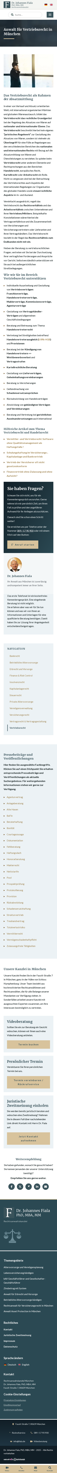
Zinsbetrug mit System (15, 1288)
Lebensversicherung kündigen (19, 1272)
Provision (12, 896)
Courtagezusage (15, 834)
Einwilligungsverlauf (12, 1405)
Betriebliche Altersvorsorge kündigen (23, 1299)
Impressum (9, 1341)
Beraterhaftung (15, 821)
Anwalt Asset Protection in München (22, 1311)
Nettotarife (13, 871)
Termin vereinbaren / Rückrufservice (28, 1082)
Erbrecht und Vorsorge (21, 669)
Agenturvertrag (15, 797)
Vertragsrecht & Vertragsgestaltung (28, 721)
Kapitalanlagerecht (19, 688)
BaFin (10, 815)
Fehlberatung (13, 846)
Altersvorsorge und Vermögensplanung (23, 1267)
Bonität (10, 828)
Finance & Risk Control (21, 675)
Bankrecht (15, 656)
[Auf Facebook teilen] (11, 1186)
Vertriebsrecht (18, 727)
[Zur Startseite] (18, 4)
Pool (9, 877)
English (25, 1364)
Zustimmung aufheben (13, 1410)
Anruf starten (24, 544)
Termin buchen (28, 1044)
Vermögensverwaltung (21, 708)
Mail (35, 1470)
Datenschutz (11, 1346)
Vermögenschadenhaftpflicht (22, 939)
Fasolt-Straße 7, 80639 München (30, 1424)
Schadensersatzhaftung (19, 908)
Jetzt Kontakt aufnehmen (28, 1138)
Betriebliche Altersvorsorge (24, 662)
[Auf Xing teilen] (28, 1186)
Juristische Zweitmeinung (17, 1335)
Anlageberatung (15, 803)
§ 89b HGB (44, 339)
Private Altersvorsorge (21, 701)
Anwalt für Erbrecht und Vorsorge (21, 1294)
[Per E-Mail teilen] (45, 1186)
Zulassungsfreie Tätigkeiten (21, 946)
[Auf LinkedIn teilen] (37, 1186)
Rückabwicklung (15, 902)
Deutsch (12, 1364)
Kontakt (8, 1329)
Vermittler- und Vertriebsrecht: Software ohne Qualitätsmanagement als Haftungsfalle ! (30, 442)
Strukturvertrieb (15, 915)
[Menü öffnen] (50, 15)
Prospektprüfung (15, 884)
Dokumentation (15, 840)
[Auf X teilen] (20, 1186)
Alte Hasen (12, 809)
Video (7, 1470)
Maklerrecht (13, 865)
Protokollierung (15, 890)
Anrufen (21, 1470)
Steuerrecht (16, 695)
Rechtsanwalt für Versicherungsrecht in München (28, 1305)
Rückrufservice (18, 1433)
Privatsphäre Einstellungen (15, 1400)
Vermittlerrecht (15, 933)
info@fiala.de (19, 1441)
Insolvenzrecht (17, 682)
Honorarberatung (16, 859)
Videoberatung (40, 1441)
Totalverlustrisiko (16, 927)
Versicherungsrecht (19, 714)
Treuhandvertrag (15, 921)
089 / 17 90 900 (25, 530)
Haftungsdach (14, 852)
